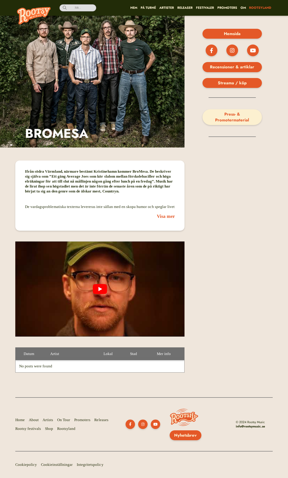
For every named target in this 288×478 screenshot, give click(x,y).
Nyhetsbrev (185, 435)
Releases (101, 420)
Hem (133, 7)
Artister (166, 7)
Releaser (185, 7)
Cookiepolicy (26, 464)
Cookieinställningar (57, 464)
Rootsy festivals (28, 429)
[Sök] (63, 7)
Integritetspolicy (90, 464)
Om (243, 7)
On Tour (63, 420)
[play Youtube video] (99, 289)
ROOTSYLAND (260, 7)
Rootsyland (66, 429)
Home (20, 420)
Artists (48, 420)
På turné (148, 7)
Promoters (227, 7)
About (34, 420)
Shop (49, 429)
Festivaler (205, 7)
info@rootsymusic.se (250, 426)
